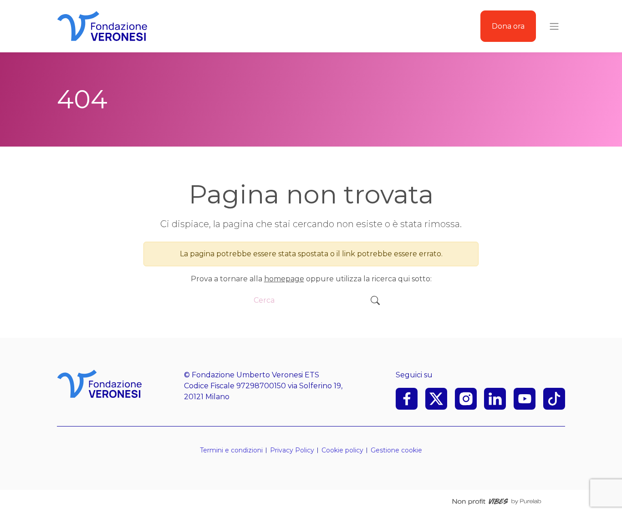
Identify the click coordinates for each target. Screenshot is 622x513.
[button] (396, 450)
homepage (284, 278)
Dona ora (508, 26)
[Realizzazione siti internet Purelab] (496, 501)
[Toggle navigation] (554, 26)
